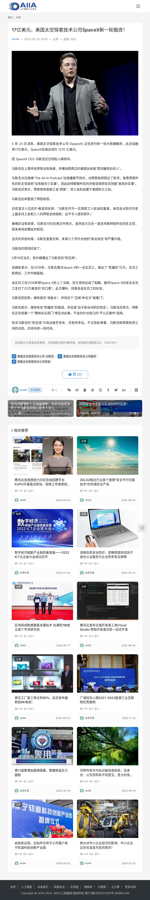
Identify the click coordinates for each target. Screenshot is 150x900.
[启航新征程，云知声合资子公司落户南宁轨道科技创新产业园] (42, 819)
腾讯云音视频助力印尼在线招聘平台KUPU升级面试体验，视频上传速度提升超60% (41, 482)
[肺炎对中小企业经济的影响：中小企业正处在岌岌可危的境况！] (107, 819)
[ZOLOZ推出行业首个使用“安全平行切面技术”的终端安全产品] (107, 455)
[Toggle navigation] (138, 6)
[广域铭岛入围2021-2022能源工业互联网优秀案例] (107, 673)
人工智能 (26, 886)
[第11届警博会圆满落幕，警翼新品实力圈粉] (42, 746)
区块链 (74, 886)
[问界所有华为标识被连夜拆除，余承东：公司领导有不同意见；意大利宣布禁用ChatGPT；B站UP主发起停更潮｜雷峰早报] (107, 746)
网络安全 (59, 886)
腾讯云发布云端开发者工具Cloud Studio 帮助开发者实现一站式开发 (104, 627)
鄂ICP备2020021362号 (99, 893)
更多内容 (130, 886)
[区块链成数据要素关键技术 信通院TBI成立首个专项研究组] (42, 601)
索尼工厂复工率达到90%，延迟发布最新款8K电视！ (41, 700)
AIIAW (15, 39)
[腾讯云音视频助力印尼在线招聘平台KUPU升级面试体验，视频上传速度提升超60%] (42, 455)
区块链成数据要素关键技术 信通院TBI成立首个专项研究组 (42, 627)
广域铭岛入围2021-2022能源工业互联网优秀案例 (107, 700)
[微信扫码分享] (69, 390)
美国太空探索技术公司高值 (33, 361)
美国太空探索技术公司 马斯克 (35, 356)
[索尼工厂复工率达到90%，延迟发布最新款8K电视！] (42, 673)
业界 (55, 39)
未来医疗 (43, 886)
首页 (10, 17)
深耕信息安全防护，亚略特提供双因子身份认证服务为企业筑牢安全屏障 (106, 555)
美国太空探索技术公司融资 (79, 356)
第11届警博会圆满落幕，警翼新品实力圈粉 (41, 772)
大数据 (102, 886)
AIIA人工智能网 (63, 893)
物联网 (88, 886)
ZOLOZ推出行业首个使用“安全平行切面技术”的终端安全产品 (107, 482)
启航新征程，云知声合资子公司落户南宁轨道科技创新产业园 (41, 845)
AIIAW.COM (122, 893)
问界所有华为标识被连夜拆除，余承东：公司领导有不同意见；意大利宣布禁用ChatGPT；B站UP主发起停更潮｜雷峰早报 (107, 772)
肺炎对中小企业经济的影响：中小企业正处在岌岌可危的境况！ (106, 845)
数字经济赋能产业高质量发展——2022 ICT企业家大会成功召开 (42, 555)
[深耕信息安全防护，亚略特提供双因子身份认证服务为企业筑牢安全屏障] (107, 528)
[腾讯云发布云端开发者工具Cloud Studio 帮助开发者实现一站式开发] (107, 601)
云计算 (115, 886)
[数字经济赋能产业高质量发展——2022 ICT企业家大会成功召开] (42, 528)
